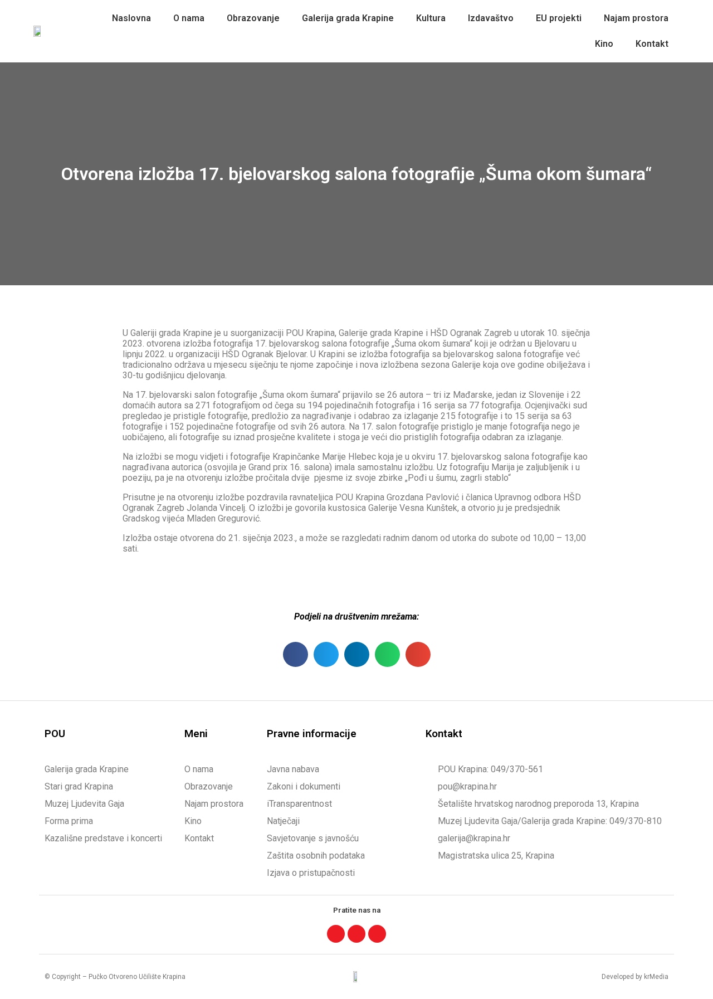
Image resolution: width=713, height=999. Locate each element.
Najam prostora (636, 18)
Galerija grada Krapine (348, 18)
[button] (295, 654)
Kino (604, 43)
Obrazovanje (253, 18)
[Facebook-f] (336, 934)
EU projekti (559, 18)
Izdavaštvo (491, 18)
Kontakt (652, 43)
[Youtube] (377, 934)
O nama (188, 18)
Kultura (431, 18)
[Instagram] (356, 934)
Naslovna (131, 18)
